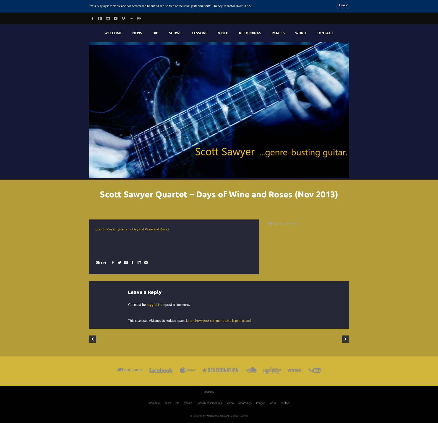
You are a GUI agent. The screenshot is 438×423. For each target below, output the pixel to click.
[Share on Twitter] (119, 262)
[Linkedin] (100, 18)
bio (156, 33)
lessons (199, 33)
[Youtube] (115, 18)
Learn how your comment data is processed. (218, 320)
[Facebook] (92, 18)
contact (325, 33)
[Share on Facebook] (113, 262)
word (300, 33)
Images (278, 33)
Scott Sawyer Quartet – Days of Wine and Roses (132, 229)
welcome (113, 33)
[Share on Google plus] (126, 262)
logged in (153, 304)
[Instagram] (107, 18)
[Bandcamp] (129, 371)
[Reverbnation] (220, 371)
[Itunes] (187, 371)
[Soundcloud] (131, 18)
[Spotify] (139, 18)
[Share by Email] (146, 262)
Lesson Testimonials (209, 403)
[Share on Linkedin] (139, 262)
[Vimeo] (123, 18)
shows (175, 33)
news (137, 33)
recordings (250, 33)
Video (223, 33)
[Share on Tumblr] (133, 262)
